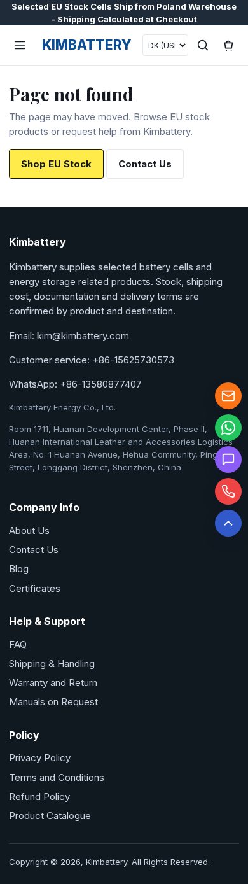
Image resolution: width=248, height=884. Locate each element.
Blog (19, 569)
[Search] (203, 45)
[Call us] (228, 491)
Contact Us (145, 164)
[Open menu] (20, 45)
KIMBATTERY (87, 45)
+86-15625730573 (133, 360)
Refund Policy (39, 796)
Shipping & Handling (52, 663)
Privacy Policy (40, 758)
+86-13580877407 (101, 384)
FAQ (18, 644)
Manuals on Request (53, 702)
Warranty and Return (53, 683)
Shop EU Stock (56, 164)
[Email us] (228, 395)
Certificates (34, 588)
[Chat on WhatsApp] (228, 427)
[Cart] (228, 45)
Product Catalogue (50, 816)
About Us (29, 530)
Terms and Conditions (56, 777)
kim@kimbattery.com (83, 336)
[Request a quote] (228, 459)
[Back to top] (228, 523)
